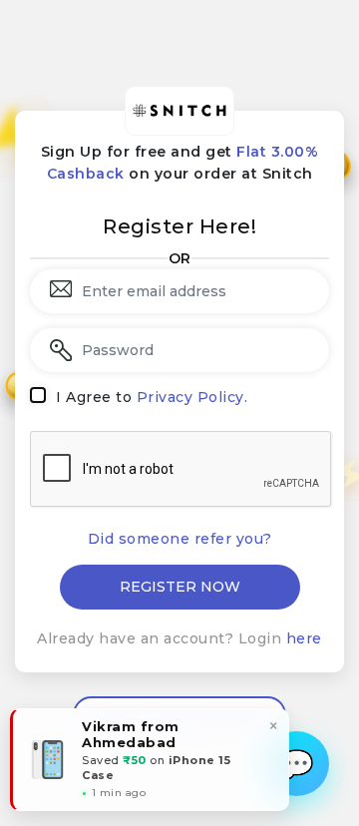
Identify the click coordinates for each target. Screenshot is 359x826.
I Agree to (151, 397)
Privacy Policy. (192, 397)
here (304, 638)
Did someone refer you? (180, 539)
